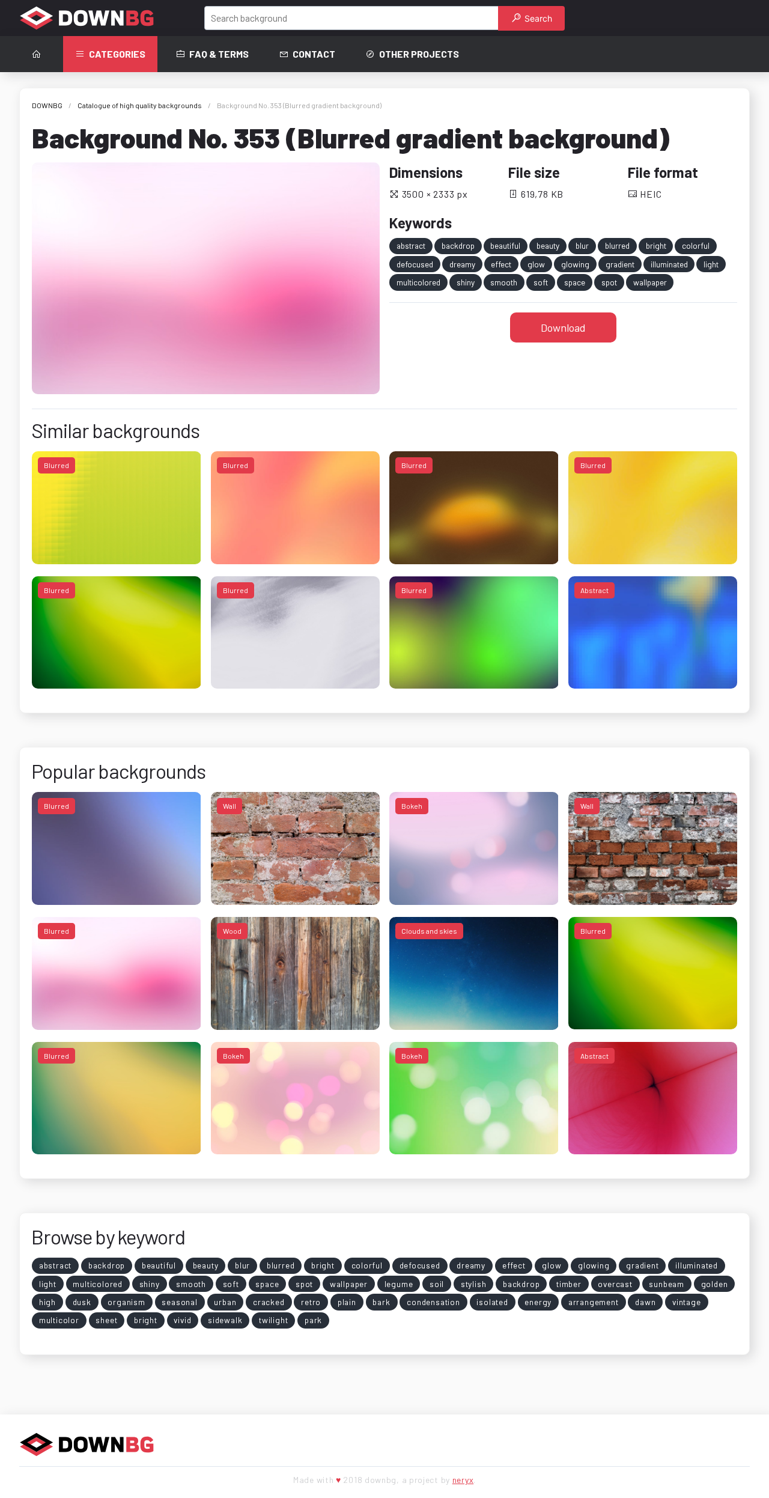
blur (582, 245)
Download (563, 327)
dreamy (462, 264)
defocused (415, 264)
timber (569, 1284)
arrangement (593, 1302)
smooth (503, 282)
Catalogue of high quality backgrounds (140, 105)
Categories (117, 53)
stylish (474, 1284)
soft (540, 282)
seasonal (179, 1302)
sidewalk (225, 1320)
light (711, 264)
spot (609, 282)
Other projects (419, 53)
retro (311, 1302)
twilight (273, 1320)
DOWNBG (47, 105)
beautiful (505, 245)
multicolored (418, 282)
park (313, 1320)
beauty (547, 245)
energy (538, 1302)
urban (225, 1302)
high (47, 1302)
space (574, 282)
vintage (686, 1302)
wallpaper (650, 282)
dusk (82, 1302)
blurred (617, 245)
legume (398, 1284)
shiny (466, 282)
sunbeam (666, 1284)
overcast (615, 1284)
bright (656, 245)
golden (714, 1284)
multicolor (59, 1320)
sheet (106, 1320)
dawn (645, 1302)
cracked (269, 1302)
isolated (492, 1302)
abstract (411, 245)
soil (437, 1284)
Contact (314, 53)
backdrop (458, 245)
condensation (433, 1302)
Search (537, 18)
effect (501, 264)
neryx (463, 1480)
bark (381, 1302)
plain (347, 1302)
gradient (620, 264)
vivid (182, 1320)
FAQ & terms (219, 53)
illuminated (669, 264)
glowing (575, 264)
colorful (696, 245)
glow (536, 264)
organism (126, 1302)
